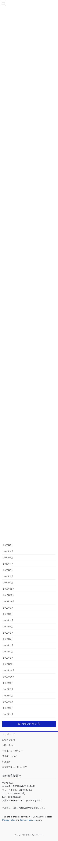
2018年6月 (8, 702)
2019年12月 (9, 589)
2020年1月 (8, 582)
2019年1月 (8, 658)
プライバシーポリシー (12, 751)
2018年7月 (8, 695)
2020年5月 (8, 557)
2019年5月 (8, 633)
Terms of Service (28, 820)
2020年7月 (8, 545)
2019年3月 (8, 645)
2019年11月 (8, 595)
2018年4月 (8, 714)
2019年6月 (8, 626)
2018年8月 (8, 689)
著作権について (9, 756)
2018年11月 (8, 670)
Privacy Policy (8, 820)
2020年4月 (8, 564)
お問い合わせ (8, 745)
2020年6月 (8, 551)
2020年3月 (8, 570)
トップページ (8, 734)
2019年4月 (8, 639)
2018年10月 (9, 677)
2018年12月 (9, 664)
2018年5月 (8, 708)
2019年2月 (8, 651)
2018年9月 (8, 683)
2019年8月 (8, 614)
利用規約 (6, 762)
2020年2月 (8, 576)
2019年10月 (9, 601)
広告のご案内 (8, 740)
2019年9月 (8, 608)
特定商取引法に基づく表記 (14, 767)
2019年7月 (8, 620)
